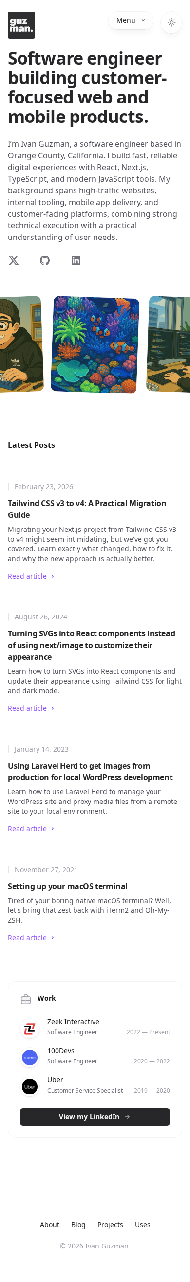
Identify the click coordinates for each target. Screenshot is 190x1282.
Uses (143, 1224)
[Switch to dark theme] (171, 22)
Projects (110, 1224)
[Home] (21, 25)
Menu (125, 20)
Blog (78, 1224)
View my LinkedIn (89, 1116)
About (49, 1224)
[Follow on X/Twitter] (17, 260)
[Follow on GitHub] (48, 260)
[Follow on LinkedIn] (80, 260)
